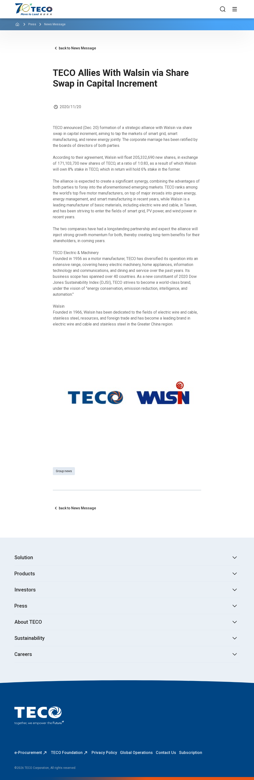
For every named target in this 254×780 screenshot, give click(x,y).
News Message (54, 24)
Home (19, 5)
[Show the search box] (223, 9)
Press (32, 24)
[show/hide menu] (235, 9)
